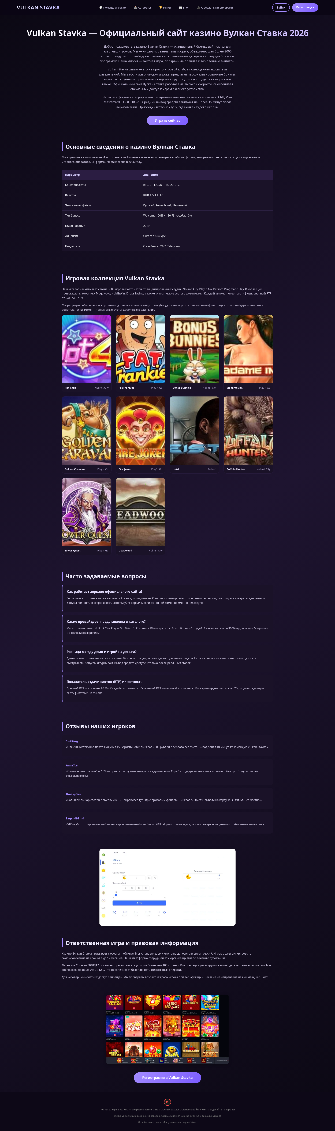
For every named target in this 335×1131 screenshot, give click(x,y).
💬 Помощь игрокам (112, 7)
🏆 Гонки (165, 7)
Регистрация (305, 7)
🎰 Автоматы (142, 7)
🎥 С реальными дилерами (215, 7)
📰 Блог (184, 7)
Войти (281, 7)
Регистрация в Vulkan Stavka (167, 1077)
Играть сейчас (167, 120)
